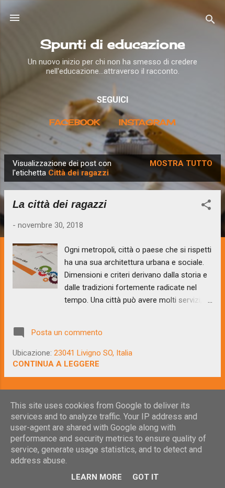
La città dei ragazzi (60, 204)
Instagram (147, 122)
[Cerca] (210, 21)
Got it (145, 477)
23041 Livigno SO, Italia (93, 353)
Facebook (74, 122)
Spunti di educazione (112, 44)
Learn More (96, 477)
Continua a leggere (56, 364)
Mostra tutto (181, 163)
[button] (206, 206)
